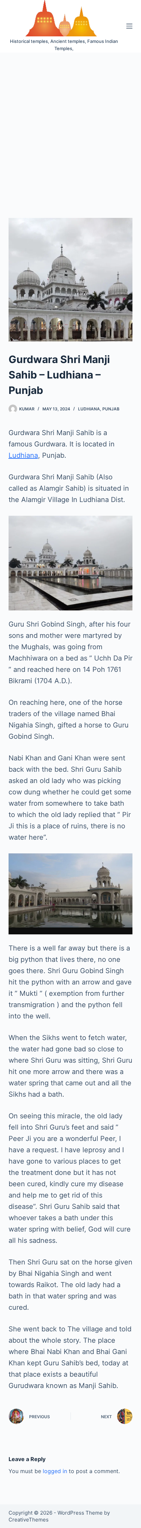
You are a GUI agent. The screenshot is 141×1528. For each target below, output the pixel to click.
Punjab (110, 408)
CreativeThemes (29, 1519)
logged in (55, 1471)
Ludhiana (89, 408)
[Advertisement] (70, 126)
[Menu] (129, 26)
